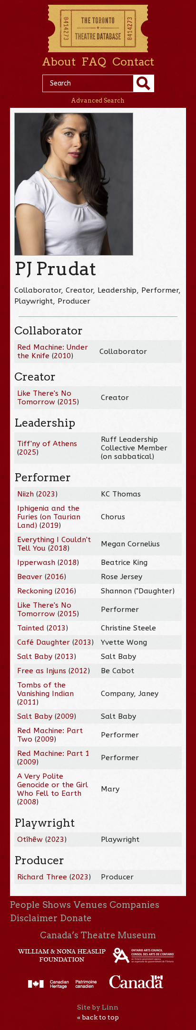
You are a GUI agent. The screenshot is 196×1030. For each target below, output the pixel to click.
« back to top (98, 1017)
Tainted (30, 628)
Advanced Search (98, 100)
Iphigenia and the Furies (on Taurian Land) (48, 517)
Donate (76, 918)
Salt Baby (34, 656)
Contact (133, 61)
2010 (62, 356)
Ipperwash (36, 562)
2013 (57, 628)
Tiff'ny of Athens (47, 443)
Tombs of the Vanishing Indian (45, 689)
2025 (27, 452)
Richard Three (42, 877)
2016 (55, 576)
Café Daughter (43, 642)
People (25, 904)
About (59, 61)
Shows (56, 904)
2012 (79, 671)
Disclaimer (34, 918)
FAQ (93, 61)
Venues (90, 904)
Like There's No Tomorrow (44, 397)
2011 (27, 702)
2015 (68, 402)
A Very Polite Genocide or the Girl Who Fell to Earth (52, 785)
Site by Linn (97, 1007)
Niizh (25, 494)
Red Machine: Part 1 (53, 753)
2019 (50, 525)
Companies (134, 904)
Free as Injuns (41, 671)
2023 (46, 494)
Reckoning (34, 591)
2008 (27, 802)
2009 (65, 716)
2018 (58, 548)
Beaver (29, 576)
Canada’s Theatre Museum (98, 935)
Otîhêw (30, 839)
